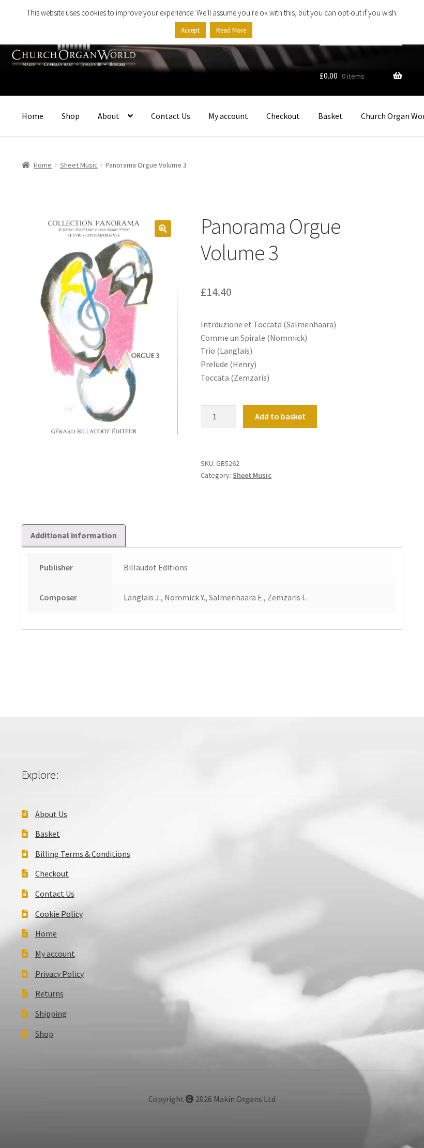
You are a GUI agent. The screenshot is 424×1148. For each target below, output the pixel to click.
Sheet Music (79, 165)
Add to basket (280, 416)
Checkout (283, 116)
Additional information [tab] (74, 535)
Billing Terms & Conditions (82, 854)
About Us (51, 814)
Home (32, 116)
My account (228, 116)
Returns (49, 993)
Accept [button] (190, 30)
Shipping (51, 1013)
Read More (231, 30)
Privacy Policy (59, 974)
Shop (71, 116)
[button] (163, 228)
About (108, 116)
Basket (330, 116)
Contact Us (170, 116)
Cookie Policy (59, 914)
